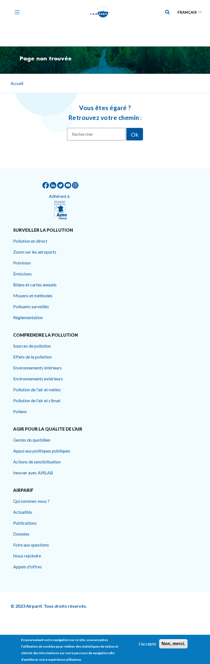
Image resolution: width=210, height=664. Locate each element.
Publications (25, 522)
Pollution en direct (30, 240)
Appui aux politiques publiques (41, 450)
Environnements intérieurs (37, 367)
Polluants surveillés (31, 306)
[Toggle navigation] (16, 12)
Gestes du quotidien (31, 439)
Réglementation (28, 317)
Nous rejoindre (27, 555)
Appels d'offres (27, 566)
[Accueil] (99, 12)
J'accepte (147, 643)
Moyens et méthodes (32, 295)
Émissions (22, 273)
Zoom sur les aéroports (34, 251)
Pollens (20, 411)
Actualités (22, 512)
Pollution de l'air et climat (36, 400)
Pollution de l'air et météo (37, 389)
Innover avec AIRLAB (33, 472)
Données (21, 533)
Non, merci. (173, 643)
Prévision (22, 262)
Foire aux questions (31, 544)
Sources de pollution (32, 345)
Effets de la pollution (32, 356)
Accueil (17, 83)
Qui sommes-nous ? (31, 501)
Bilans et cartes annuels (35, 284)
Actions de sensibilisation (37, 461)
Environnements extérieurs (38, 378)
